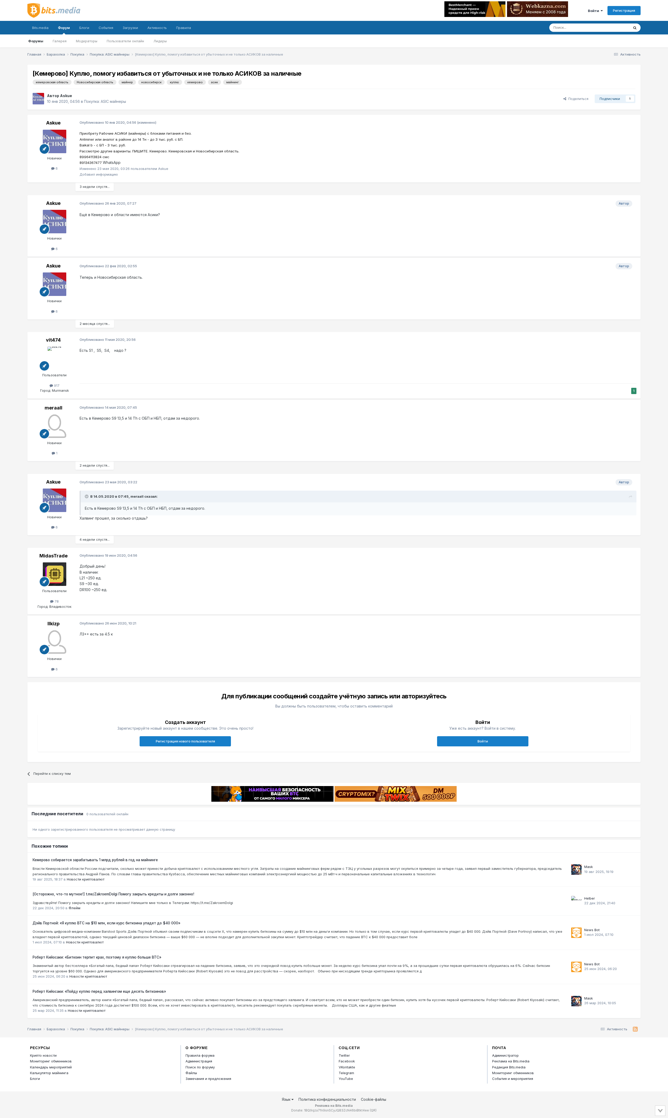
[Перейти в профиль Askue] (38, 98)
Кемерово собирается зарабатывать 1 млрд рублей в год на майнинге (95, 860)
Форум (64, 28)
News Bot (592, 930)
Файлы (191, 1073)
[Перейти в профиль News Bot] (576, 932)
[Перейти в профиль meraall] (54, 426)
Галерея (60, 41)
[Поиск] (635, 27)
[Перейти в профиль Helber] (576, 901)
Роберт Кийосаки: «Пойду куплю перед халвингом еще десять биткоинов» (99, 991)
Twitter (344, 1055)
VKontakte (347, 1067)
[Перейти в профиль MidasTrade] (54, 574)
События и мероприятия (512, 1079)
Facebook (347, 1061)
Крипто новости (43, 1055)
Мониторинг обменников (51, 1061)
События (106, 28)
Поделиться (577, 99)
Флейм (74, 908)
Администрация (199, 1061)
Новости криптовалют (85, 879)
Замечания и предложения (208, 1079)
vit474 (53, 340)
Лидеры (160, 41)
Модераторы (86, 41)
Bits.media (40, 28)
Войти (594, 11)
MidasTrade (53, 555)
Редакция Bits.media (509, 1067)
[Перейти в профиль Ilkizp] (54, 642)
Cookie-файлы (373, 1099)
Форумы (35, 41)
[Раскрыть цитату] (87, 496)
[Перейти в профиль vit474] (54, 358)
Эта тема (615, 27)
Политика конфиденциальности (327, 1099)
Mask (588, 867)
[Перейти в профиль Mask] (576, 869)
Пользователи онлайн (125, 41)
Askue (66, 95)
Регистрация (624, 10)
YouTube (346, 1079)
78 (56, 601)
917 (56, 385)
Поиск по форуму (200, 1067)
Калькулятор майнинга (49, 1073)
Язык (286, 1099)
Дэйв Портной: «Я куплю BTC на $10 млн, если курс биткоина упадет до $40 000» (106, 923)
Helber (589, 898)
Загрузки (130, 28)
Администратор (505, 1055)
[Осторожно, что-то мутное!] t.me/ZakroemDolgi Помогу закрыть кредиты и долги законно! (113, 894)
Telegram (346, 1073)
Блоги (84, 28)
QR (373, 1110)
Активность (157, 28)
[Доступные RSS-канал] (635, 1029)
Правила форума (200, 1055)
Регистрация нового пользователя (185, 741)
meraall (53, 408)
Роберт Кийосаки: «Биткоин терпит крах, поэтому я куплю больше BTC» (97, 957)
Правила (183, 28)
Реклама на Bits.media (510, 1061)
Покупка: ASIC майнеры (105, 101)
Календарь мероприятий (51, 1067)
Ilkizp (53, 623)
